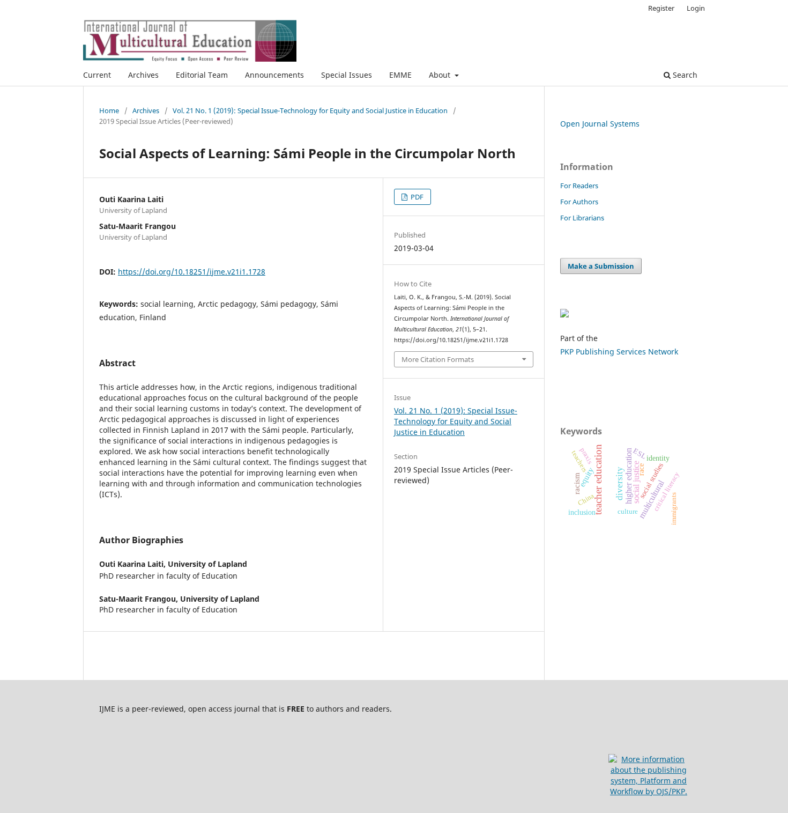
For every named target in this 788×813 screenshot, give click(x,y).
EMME (400, 75)
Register (661, 8)
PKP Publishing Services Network (619, 351)
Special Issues (346, 75)
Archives (143, 75)
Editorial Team (202, 75)
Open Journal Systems (600, 124)
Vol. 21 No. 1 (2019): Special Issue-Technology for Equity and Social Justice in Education (310, 110)
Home (109, 110)
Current (97, 75)
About (440, 75)
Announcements (274, 75)
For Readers (579, 185)
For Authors (579, 201)
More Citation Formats (438, 359)
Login (696, 8)
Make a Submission (601, 266)
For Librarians (582, 218)
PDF (416, 197)
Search (684, 75)
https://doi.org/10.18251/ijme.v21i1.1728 (191, 272)
